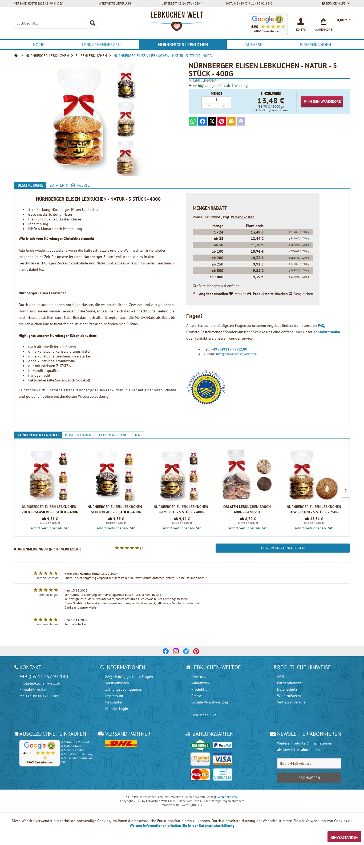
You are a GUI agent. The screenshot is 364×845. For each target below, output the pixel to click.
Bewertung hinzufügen (283, 548)
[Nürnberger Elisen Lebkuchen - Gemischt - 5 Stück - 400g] (182, 474)
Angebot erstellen (213, 293)
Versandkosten (242, 217)
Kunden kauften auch (38, 435)
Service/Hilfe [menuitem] (335, 3)
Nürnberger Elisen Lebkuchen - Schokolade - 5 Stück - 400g (116, 509)
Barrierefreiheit (289, 683)
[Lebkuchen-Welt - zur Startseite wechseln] (182, 24)
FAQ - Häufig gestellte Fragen (129, 676)
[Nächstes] (346, 490)
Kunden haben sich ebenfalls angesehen (102, 435)
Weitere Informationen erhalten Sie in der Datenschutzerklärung (182, 825)
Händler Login (116, 708)
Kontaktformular (326, 331)
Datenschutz (287, 689)
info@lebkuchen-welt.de (236, 354)
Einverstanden (344, 837)
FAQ (321, 325)
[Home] (16, 56)
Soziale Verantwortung (209, 702)
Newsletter (114, 702)
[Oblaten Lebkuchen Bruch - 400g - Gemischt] (248, 474)
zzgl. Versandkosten (277, 110)
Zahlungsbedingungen (123, 689)
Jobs (194, 708)
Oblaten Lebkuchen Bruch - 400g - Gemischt (248, 509)
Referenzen (200, 683)
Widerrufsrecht (289, 695)
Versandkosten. (227, 797)
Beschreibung (30, 185)
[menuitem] (56, 23)
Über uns (198, 676)
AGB (280, 676)
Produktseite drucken (270, 293)
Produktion (200, 689)
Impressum (114, 695)
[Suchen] (92, 23)
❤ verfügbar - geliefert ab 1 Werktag (218, 85)
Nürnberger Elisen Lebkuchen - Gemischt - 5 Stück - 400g (182, 509)
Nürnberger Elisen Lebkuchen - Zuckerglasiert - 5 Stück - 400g (50, 509)
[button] (267, 24)
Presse (196, 695)
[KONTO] (301, 21)
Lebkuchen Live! (204, 715)
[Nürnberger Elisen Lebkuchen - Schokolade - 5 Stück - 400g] (116, 474)
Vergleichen (303, 293)
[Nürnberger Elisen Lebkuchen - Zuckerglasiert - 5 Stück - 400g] (50, 474)
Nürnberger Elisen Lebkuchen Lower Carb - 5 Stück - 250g (314, 509)
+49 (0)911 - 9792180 (229, 349)
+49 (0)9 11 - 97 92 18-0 (44, 676)
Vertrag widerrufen (292, 702)
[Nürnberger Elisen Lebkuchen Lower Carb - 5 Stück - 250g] (314, 474)
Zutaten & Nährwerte (70, 185)
